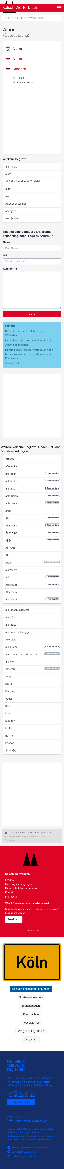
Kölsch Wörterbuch (19, 7)
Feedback (14, 919)
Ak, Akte (10, 547)
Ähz (32, 518)
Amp (8, 676)
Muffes (9, 728)
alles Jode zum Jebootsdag (32, 654)
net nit (9, 735)
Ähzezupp (32, 532)
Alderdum (11, 592)
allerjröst (10, 617)
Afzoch (9, 459)
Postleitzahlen (31, 1022)
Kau (7, 706)
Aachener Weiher (15, 203)
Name (6, 242)
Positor (9, 743)
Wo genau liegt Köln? (31, 1031)
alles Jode (32, 646)
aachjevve (11, 218)
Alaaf (32, 562)
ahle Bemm (32, 496)
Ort (5, 255)
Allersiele (10, 639)
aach (8, 196)
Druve (9, 683)
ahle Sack (32, 503)
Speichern (32, 314)
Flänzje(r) (10, 691)
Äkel (8, 555)
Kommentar (10, 268)
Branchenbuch (31, 1005)
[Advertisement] (32, 121)
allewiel (9, 661)
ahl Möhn (32, 473)
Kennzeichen (31, 1014)
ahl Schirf (32, 481)
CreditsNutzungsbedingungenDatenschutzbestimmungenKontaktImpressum (21, 888)
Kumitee (10, 720)
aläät (8, 188)
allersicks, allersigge (17, 632)
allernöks (10, 624)
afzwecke (11, 466)
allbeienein (32, 599)
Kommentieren (25, 82)
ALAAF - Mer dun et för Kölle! (22, 181)
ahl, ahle (32, 488)
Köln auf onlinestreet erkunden (31, 988)
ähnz (8, 510)
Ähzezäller (32, 525)
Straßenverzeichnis (31, 997)
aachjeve (10, 211)
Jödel (8, 698)
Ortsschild (31, 1039)
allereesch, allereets (17, 609)
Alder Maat (32, 584)
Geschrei (20, 69)
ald (32, 577)
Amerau (32, 669)
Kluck (8, 713)
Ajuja (32, 540)
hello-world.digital (21, 1102)
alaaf (8, 174)
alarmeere (11, 166)
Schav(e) (10, 750)
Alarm (17, 59)
